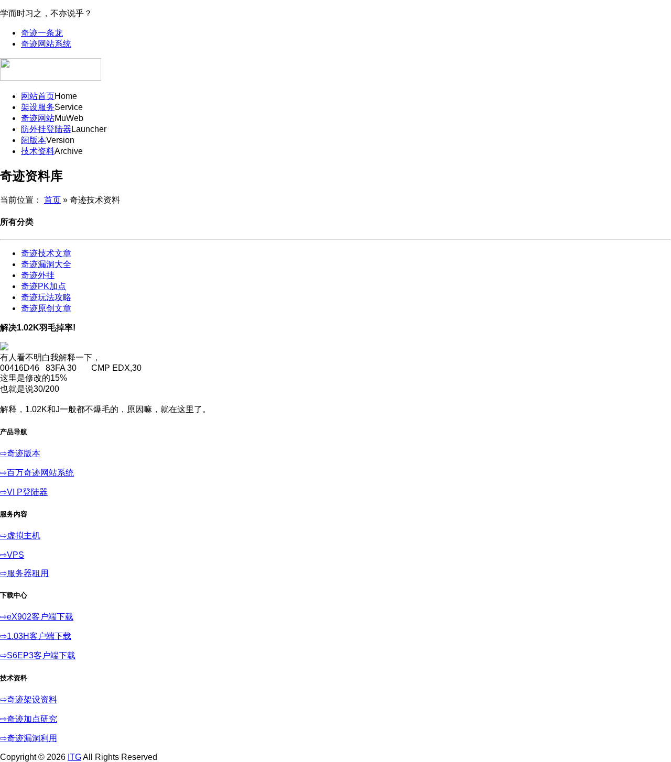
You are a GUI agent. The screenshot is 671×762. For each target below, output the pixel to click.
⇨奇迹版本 (20, 453)
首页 (52, 199)
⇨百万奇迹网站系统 (37, 472)
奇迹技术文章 (46, 253)
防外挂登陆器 (46, 129)
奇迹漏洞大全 (46, 264)
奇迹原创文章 (46, 308)
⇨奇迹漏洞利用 (28, 738)
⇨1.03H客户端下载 (35, 636)
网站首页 (38, 96)
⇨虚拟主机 (20, 535)
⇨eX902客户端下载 (36, 616)
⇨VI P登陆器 (24, 492)
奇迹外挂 (38, 275)
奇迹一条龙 (42, 32)
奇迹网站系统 (46, 43)
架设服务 (38, 107)
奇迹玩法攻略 (46, 297)
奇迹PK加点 (43, 286)
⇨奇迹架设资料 (28, 699)
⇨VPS (12, 554)
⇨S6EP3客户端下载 (37, 655)
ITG (74, 757)
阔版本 (33, 140)
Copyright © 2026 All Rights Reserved (78, 757)
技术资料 (38, 151)
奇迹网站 (38, 118)
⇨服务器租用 (24, 573)
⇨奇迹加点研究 (28, 718)
